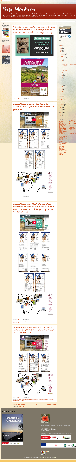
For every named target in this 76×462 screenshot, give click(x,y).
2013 (61, 115)
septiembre (63, 57)
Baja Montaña (19, 9)
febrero (62, 104)
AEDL (48, 451)
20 (62, 75)
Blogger (54, 457)
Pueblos (14, 322)
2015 (61, 112)
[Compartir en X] (25, 98)
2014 (61, 114)
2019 (61, 51)
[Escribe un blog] (24, 98)
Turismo (34, 199)
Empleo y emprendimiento (72, 131)
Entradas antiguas (51, 404)
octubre (62, 56)
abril (62, 101)
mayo (62, 99)
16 (62, 78)
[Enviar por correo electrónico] (23, 98)
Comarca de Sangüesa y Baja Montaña (72, 128)
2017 (61, 109)
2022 (61, 47)
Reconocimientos (72, 133)
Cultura (40, 197)
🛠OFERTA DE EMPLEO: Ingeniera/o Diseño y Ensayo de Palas (63, 143)
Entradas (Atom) (21, 406)
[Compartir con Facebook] (26, 98)
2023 (61, 45)
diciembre (63, 53)
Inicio (36, 404)
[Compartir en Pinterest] (28, 98)
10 (62, 85)
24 (62, 72)
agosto (62, 94)
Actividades (19, 197)
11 (62, 83)
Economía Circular (45, 197)
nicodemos (42, 457)
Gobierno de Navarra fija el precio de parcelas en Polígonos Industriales (63, 138)
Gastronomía (15, 199)
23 (62, 74)
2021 (61, 48)
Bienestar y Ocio (35, 197)
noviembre (63, 54)
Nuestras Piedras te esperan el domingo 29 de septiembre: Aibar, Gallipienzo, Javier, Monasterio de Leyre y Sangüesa (34, 107)
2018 (61, 107)
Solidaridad (30, 199)
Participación (20, 199)
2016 (61, 110)
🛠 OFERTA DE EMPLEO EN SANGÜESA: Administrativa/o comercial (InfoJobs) (63, 148)
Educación (52, 197)
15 (62, 80)
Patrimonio (26, 199)
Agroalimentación (24, 197)
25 (62, 60)
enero (62, 105)
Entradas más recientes (19, 404)
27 (62, 59)
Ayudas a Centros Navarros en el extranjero (62, 153)
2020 (61, 50)
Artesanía (30, 197)
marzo (62, 102)
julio (62, 96)
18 (62, 77)
